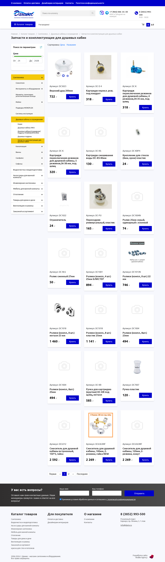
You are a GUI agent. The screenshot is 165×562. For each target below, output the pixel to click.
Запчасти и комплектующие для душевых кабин (29, 140)
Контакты (69, 3)
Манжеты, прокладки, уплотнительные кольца (25, 95)
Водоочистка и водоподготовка (27, 170)
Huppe (20, 124)
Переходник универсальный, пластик (100, 221)
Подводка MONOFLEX (24, 108)
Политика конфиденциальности (90, 3)
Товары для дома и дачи (28, 200)
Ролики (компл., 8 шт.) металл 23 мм (62, 334)
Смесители (29, 82)
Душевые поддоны (25, 136)
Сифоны (29, 163)
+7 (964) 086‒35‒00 (119, 12)
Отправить (139, 493)
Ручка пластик (131, 389)
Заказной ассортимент (28, 211)
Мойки (29, 101)
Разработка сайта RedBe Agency (140, 556)
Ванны (29, 152)
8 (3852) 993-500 (133, 514)
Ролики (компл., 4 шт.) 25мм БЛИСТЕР (98, 277)
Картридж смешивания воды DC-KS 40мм (99, 156)
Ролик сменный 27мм (62, 276)
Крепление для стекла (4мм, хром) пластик (136, 156)
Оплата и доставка (32, 3)
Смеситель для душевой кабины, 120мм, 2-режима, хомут (137, 451)
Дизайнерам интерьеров (52, 3)
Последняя (82, 474)
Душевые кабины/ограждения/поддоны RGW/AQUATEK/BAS (29, 132)
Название (71, 45)
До (30, 61)
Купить (72, 97)
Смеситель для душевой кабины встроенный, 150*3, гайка (64, 451)
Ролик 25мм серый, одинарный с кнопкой (135, 221)
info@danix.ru (126, 525)
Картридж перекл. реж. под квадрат (99, 92)
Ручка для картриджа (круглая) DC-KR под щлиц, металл (98, 392)
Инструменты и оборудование (29, 88)
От (14, 61)
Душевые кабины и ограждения (29, 119)
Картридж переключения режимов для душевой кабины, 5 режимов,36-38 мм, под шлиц (64, 160)
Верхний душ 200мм (61, 90)
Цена (62, 45)
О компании (16, 3)
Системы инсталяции (24, 113)
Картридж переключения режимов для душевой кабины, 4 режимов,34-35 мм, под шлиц (137, 96)
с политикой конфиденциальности (120, 499)
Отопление (28, 194)
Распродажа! (44, 25)
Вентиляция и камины (28, 205)
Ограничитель (58, 220)
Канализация (29, 146)
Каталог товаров (24, 24)
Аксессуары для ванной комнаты (28, 176)
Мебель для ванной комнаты (28, 188)
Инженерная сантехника (28, 183)
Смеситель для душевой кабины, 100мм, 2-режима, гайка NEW (100, 451)
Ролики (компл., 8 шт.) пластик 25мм (98, 334)
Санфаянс (29, 157)
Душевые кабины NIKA (26, 128)
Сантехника (28, 77)
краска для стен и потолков (22, 548)
